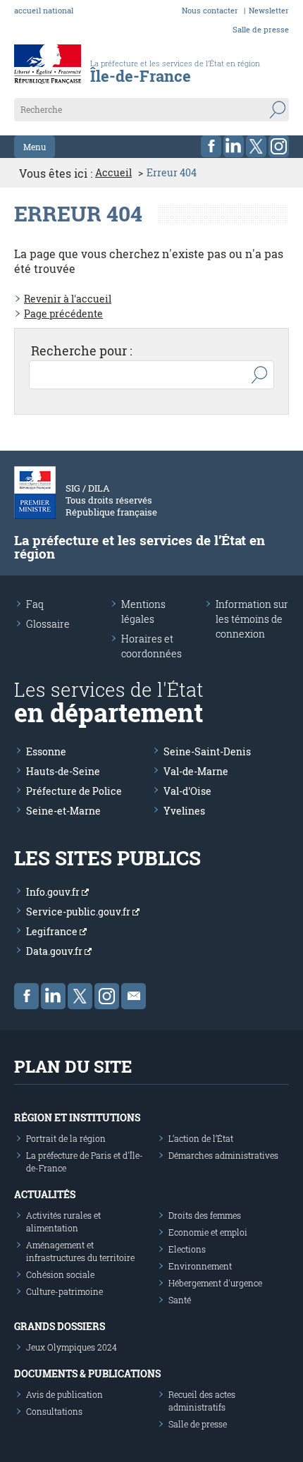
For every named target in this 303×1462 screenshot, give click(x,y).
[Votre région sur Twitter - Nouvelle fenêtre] (256, 146)
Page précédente (63, 313)
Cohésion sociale (60, 1274)
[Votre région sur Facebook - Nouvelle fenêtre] (211, 146)
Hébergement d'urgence (215, 1283)
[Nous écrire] (133, 996)
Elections (187, 1249)
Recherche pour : (81, 350)
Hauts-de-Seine (63, 771)
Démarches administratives (223, 1155)
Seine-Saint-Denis (207, 751)
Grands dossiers (59, 1326)
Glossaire (48, 624)
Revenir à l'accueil (67, 298)
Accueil (113, 172)
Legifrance (53, 931)
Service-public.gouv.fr (79, 911)
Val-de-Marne (195, 771)
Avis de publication (64, 1394)
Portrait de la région (66, 1138)
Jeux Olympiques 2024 (71, 1347)
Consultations (54, 1411)
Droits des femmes (204, 1215)
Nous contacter (210, 10)
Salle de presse (261, 29)
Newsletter (269, 10)
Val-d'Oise (187, 791)
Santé (179, 1299)
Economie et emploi (207, 1232)
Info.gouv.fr (54, 891)
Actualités (44, 1194)
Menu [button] (34, 146)
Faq (35, 604)
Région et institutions (77, 1117)
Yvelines (184, 810)
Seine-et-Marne (63, 810)
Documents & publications (87, 1373)
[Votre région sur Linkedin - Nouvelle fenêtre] (233, 146)
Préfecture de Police (74, 791)
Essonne (46, 751)
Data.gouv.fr (55, 951)
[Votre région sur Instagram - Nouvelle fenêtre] (278, 146)
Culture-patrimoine (64, 1291)
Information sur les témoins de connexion (252, 618)
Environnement (200, 1266)
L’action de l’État (200, 1138)
